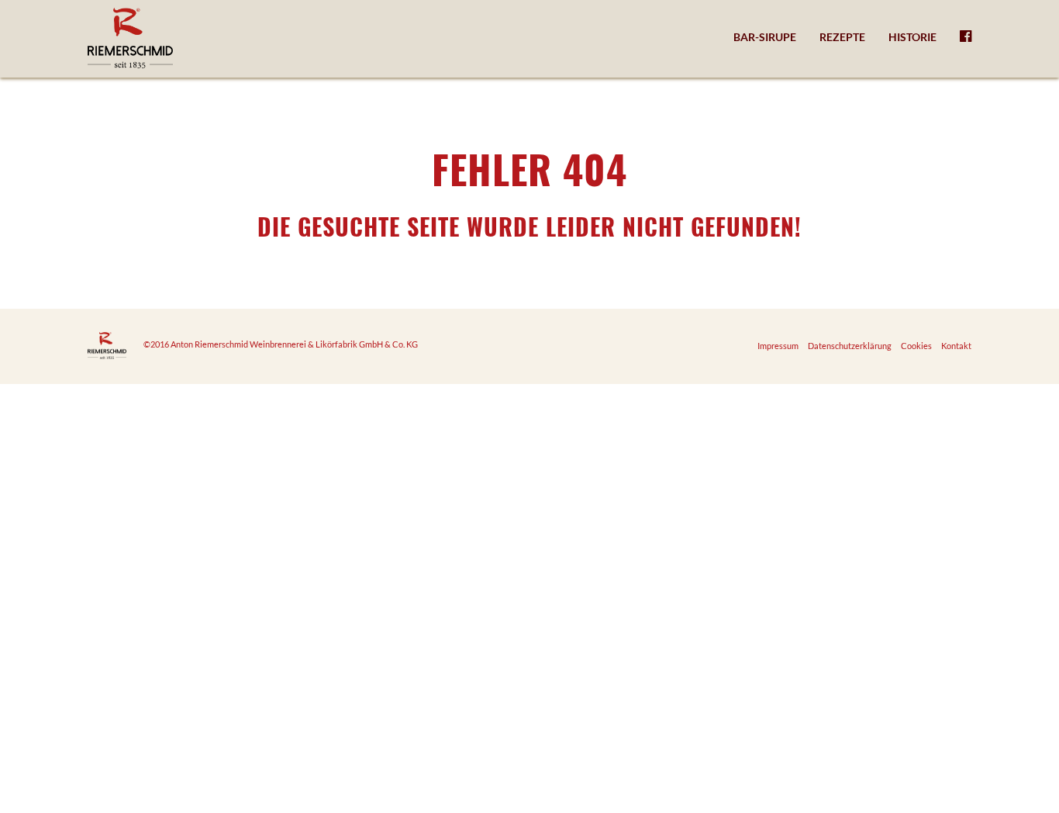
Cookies (916, 346)
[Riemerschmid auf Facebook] (965, 37)
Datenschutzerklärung (850, 346)
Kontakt (956, 346)
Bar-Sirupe (764, 36)
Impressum (778, 346)
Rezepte (842, 36)
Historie (912, 36)
